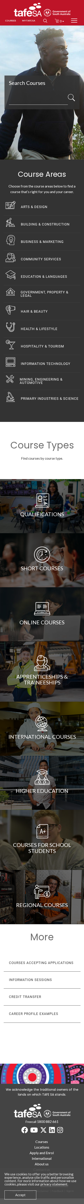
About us (42, 1164)
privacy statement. (54, 1184)
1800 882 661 (47, 1121)
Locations (41, 1147)
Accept (20, 1195)
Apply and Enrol (42, 1153)
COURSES (10, 20)
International (42, 1158)
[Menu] (74, 20)
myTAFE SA (28, 20)
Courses (41, 1141)
